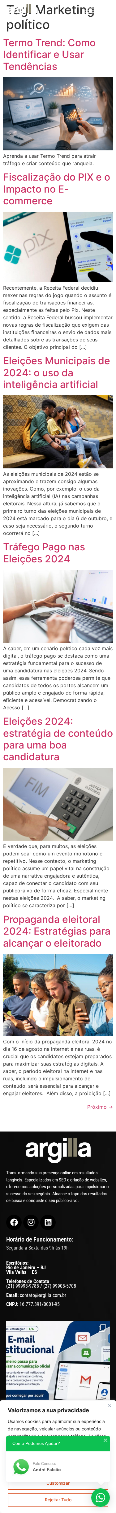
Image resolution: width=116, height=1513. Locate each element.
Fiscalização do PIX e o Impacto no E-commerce (56, 189)
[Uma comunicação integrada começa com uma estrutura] (58, 1389)
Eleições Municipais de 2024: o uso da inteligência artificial (56, 372)
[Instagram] (31, 1222)
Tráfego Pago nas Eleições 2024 (44, 553)
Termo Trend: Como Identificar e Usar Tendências (49, 54)
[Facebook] (14, 1222)
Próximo (100, 1107)
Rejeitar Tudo (58, 1499)
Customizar (58, 1483)
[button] (97, 10)
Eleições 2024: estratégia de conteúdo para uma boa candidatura (58, 739)
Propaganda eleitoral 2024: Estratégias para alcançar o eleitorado (56, 931)
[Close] (109, 1405)
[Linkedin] (48, 1222)
